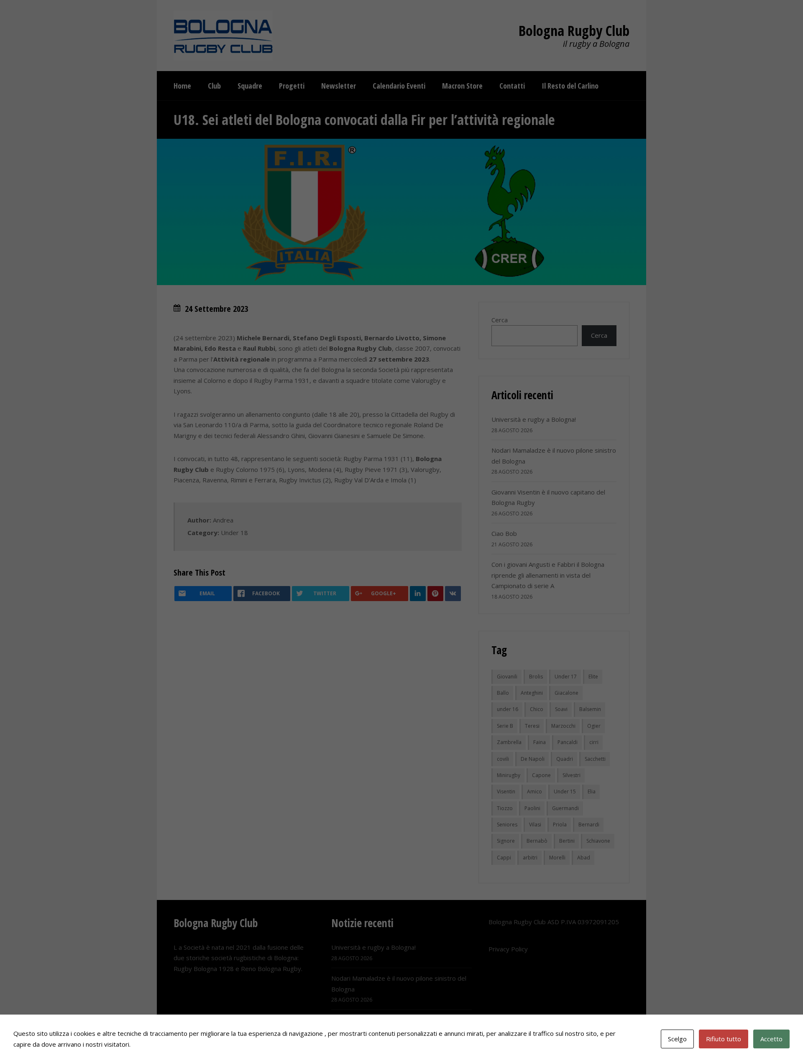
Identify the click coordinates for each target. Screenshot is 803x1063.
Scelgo (677, 1039)
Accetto (771, 1039)
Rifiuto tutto (723, 1039)
